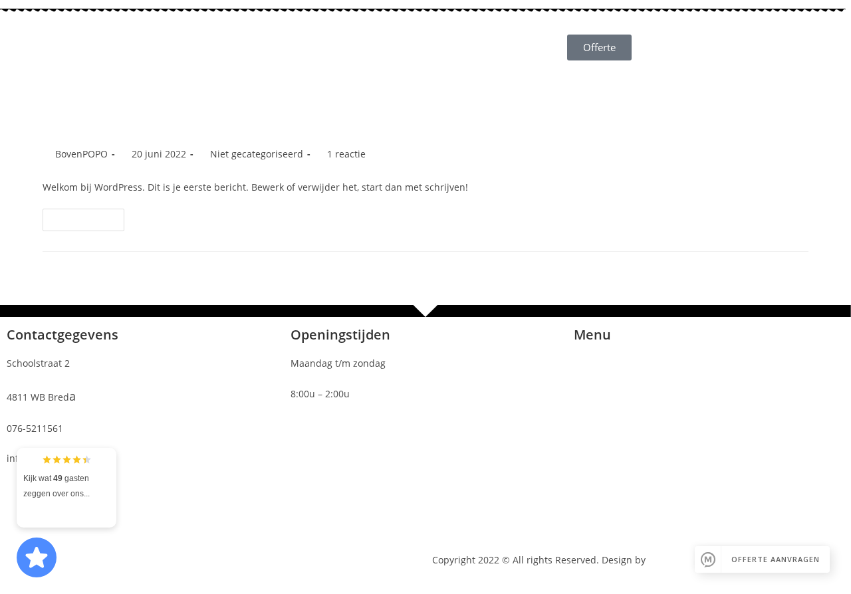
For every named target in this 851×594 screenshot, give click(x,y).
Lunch (540, 31)
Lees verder (89, 217)
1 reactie (346, 154)
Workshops (468, 62)
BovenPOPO (81, 154)
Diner (405, 62)
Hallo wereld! (96, 122)
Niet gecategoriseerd (256, 154)
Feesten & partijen (459, 31)
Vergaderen (366, 31)
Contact (537, 62)
